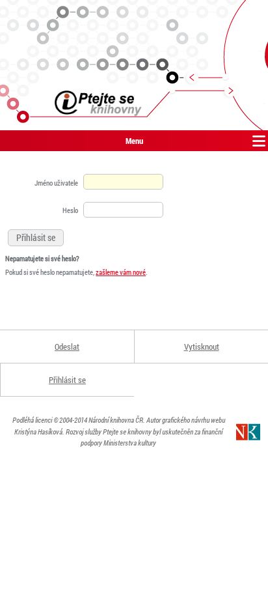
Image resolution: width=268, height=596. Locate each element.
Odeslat (67, 346)
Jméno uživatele (56, 183)
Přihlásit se (67, 380)
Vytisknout (201, 346)
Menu (134, 140)
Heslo (70, 210)
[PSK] (134, 65)
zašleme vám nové (121, 272)
